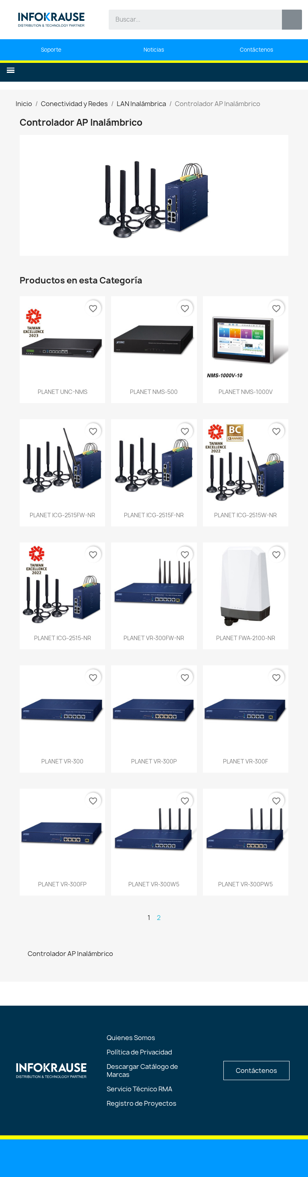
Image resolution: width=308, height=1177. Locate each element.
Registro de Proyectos (141, 1103)
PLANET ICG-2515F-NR (154, 515)
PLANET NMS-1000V (246, 392)
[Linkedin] (113, 1157)
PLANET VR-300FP (62, 884)
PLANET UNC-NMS (62, 392)
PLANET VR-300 (62, 761)
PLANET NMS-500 (154, 392)
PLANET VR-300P (154, 761)
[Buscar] (292, 20)
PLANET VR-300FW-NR (154, 638)
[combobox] (189, 20)
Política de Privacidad (139, 1052)
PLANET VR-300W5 (153, 884)
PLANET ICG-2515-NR (62, 638)
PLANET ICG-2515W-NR (245, 515)
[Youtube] (134, 1157)
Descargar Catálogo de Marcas (142, 1070)
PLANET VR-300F (245, 761)
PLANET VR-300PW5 (245, 884)
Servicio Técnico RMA (139, 1089)
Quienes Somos (131, 1037)
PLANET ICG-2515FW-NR (62, 515)
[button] (10, 70)
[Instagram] (175, 1157)
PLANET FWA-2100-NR (245, 638)
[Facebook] (154, 1157)
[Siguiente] (285, 918)
